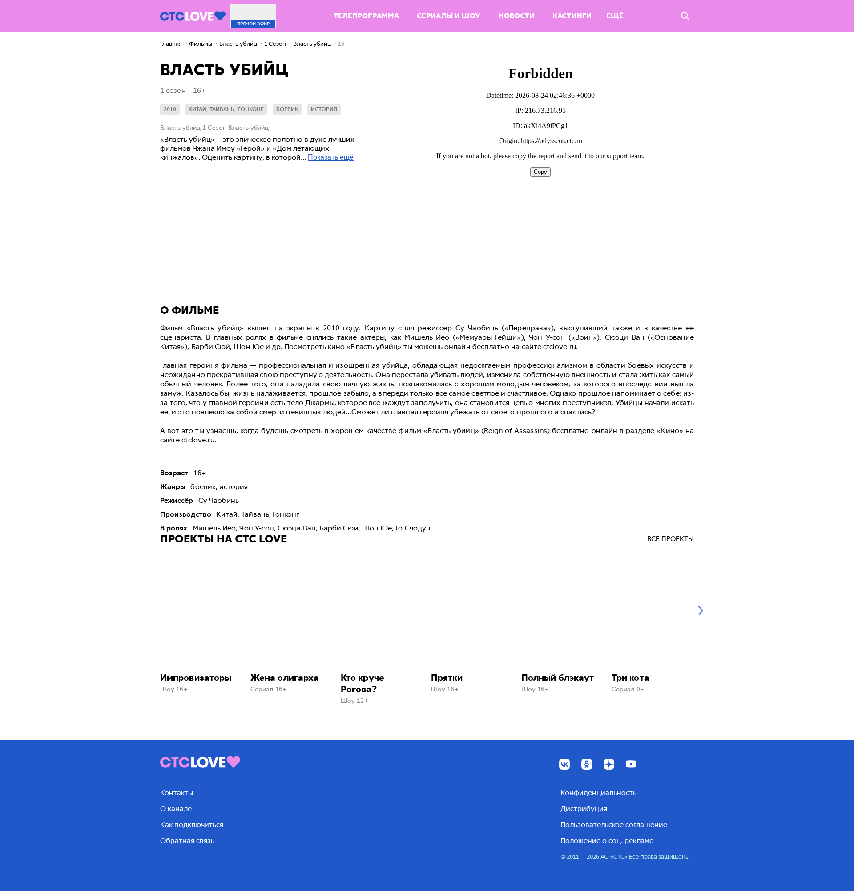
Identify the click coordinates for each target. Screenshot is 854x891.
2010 (170, 109)
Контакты (176, 792)
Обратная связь (187, 840)
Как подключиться (191, 824)
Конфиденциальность (598, 792)
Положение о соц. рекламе (606, 840)
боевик (287, 109)
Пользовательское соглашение (613, 824)
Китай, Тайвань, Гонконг (226, 109)
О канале (176, 808)
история (324, 109)
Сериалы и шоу (448, 15)
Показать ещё (331, 157)
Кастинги (572, 15)
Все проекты (670, 538)
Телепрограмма (366, 15)
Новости (516, 15)
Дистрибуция (583, 808)
